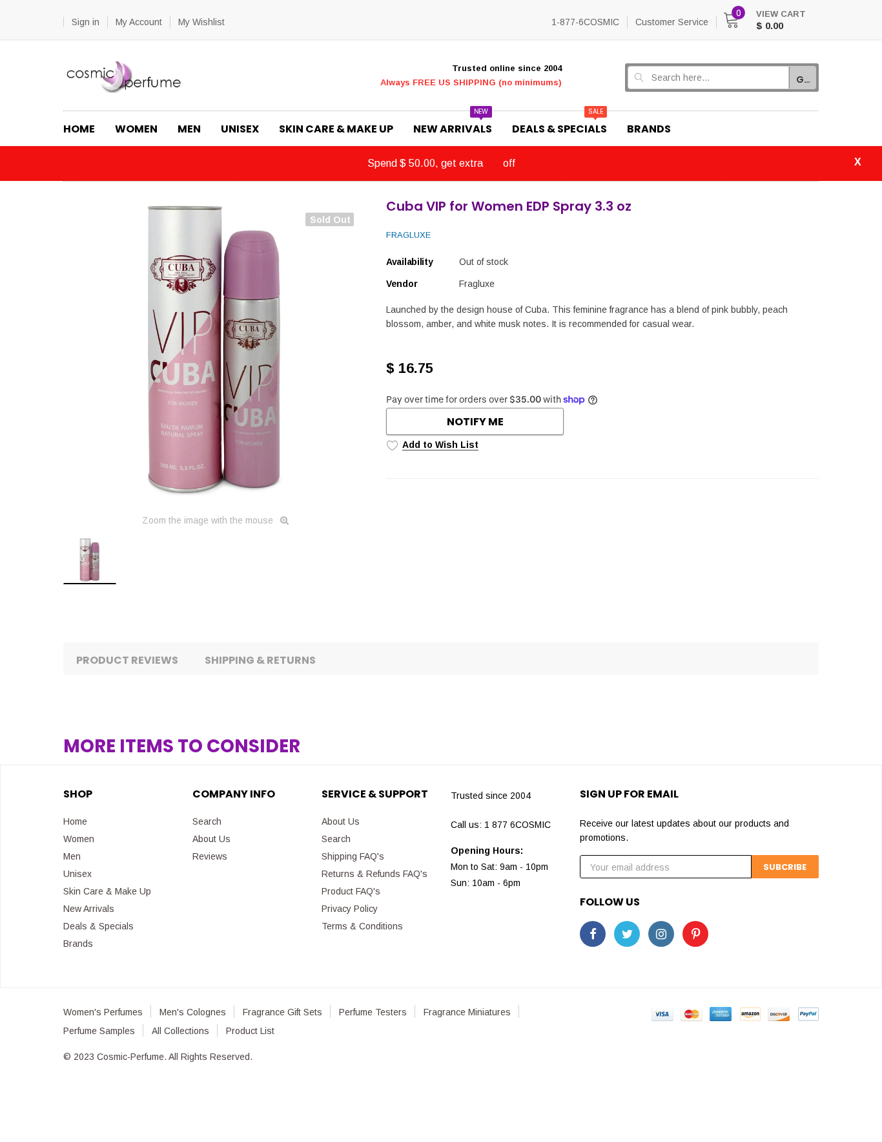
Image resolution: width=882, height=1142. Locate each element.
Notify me (475, 421)
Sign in (85, 22)
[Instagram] (661, 934)
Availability (409, 262)
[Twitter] (627, 934)
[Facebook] (593, 934)
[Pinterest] (695, 934)
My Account (139, 22)
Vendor (401, 284)
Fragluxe (408, 235)
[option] (215, 351)
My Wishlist (201, 22)
